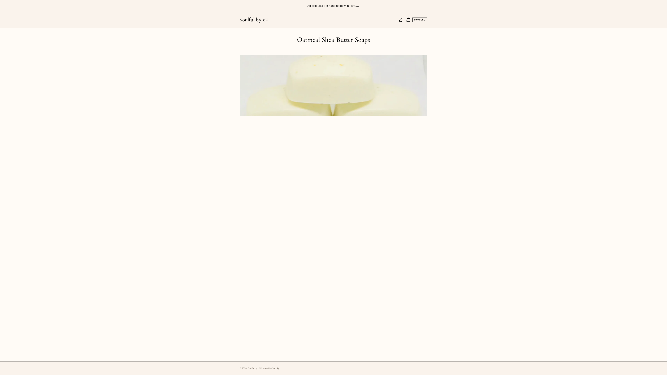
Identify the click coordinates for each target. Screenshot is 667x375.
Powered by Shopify (269, 368)
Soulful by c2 (254, 20)
